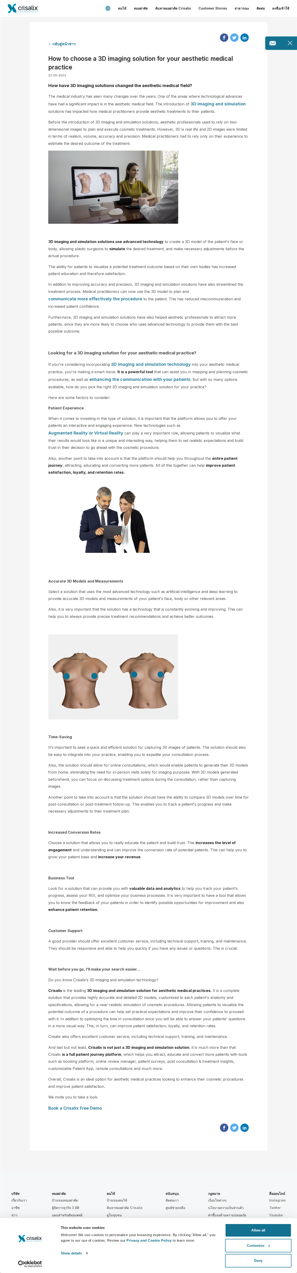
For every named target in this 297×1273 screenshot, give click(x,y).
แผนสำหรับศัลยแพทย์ (67, 1215)
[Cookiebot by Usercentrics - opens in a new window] (30, 1263)
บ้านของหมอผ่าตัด (65, 1200)
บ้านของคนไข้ (117, 1200)
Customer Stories (212, 8)
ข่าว (14, 1215)
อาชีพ (15, 1208)
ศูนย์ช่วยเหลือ (175, 1208)
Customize (255, 1245)
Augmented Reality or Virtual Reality (85, 433)
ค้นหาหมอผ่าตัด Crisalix (173, 8)
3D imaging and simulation (218, 103)
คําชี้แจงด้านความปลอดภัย (227, 1215)
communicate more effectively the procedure (95, 298)
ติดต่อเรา (172, 1200)
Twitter (275, 1208)
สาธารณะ (242, 8)
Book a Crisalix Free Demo (75, 1108)
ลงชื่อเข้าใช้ (280, 8)
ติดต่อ (261, 8)
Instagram (277, 1200)
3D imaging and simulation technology (151, 364)
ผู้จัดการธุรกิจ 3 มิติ (65, 1208)
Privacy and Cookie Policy (149, 1240)
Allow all (258, 1230)
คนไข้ (122, 8)
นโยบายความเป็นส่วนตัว (226, 1208)
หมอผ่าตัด (141, 8)
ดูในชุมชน (114, 1215)
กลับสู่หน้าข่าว (64, 44)
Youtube (276, 1215)
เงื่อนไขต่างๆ (217, 1200)
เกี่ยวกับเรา (19, 1200)
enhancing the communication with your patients (139, 379)
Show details (71, 1253)
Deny (258, 1261)
